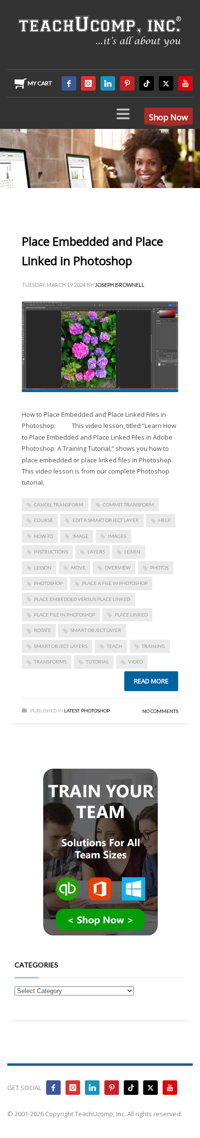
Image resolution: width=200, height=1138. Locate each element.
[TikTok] (146, 83)
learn (132, 551)
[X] (166, 83)
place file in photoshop (64, 614)
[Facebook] (69, 83)
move (78, 567)
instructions (51, 551)
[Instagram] (88, 83)
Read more (151, 681)
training (153, 646)
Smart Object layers (60, 646)
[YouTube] (185, 83)
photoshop (48, 583)
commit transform (128, 504)
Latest (71, 710)
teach (114, 646)
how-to (43, 536)
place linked (131, 614)
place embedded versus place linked (82, 599)
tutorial (97, 661)
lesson (42, 567)
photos (159, 567)
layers (96, 551)
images (117, 536)
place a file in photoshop (115, 583)
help (164, 520)
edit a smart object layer (105, 520)
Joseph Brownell (120, 285)
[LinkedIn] (107, 83)
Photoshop (95, 710)
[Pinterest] (127, 83)
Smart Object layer (95, 630)
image (80, 536)
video (135, 661)
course (43, 520)
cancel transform (58, 504)
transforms (50, 661)
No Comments (160, 711)
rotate (42, 630)
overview (118, 567)
